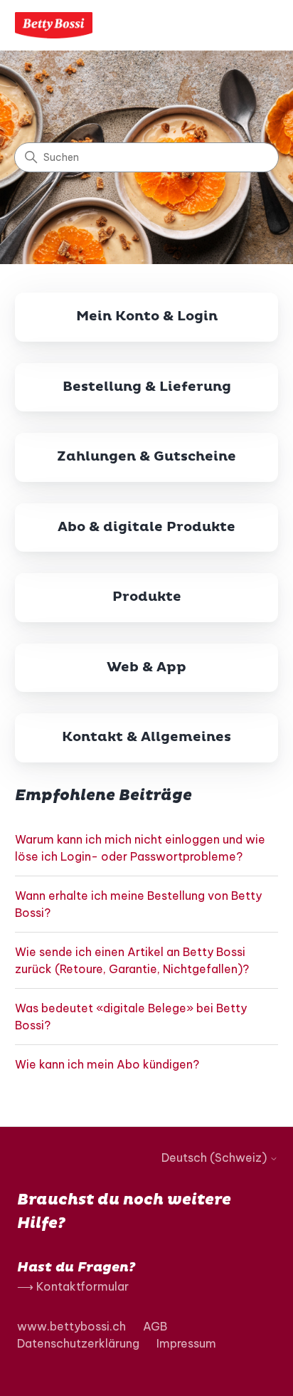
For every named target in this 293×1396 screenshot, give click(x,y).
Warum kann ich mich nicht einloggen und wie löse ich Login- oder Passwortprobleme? (140, 848)
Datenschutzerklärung (78, 1343)
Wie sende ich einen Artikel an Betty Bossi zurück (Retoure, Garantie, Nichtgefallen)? (132, 960)
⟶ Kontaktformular (73, 1286)
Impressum (186, 1343)
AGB (155, 1326)
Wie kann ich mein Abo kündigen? (107, 1064)
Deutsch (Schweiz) (215, 1157)
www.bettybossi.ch (71, 1326)
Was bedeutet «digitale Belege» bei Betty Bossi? (131, 1016)
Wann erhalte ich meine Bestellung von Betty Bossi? (138, 904)
